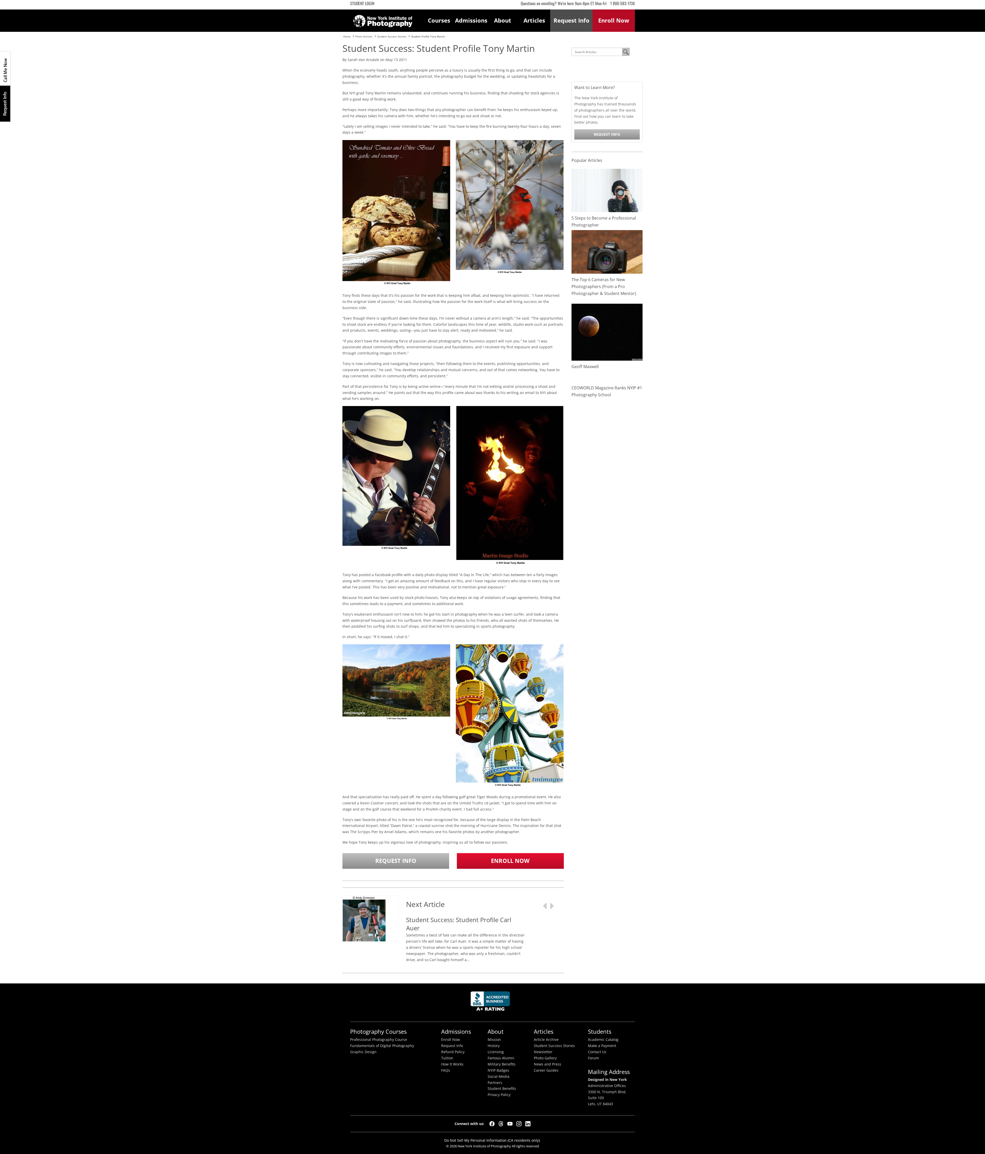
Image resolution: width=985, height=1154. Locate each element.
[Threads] (501, 1123)
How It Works (452, 1064)
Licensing (496, 1052)
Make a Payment (602, 1045)
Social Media (498, 1076)
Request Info (5, 103)
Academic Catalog (603, 1039)
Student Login (362, 3)
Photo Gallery (545, 1058)
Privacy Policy (499, 1094)
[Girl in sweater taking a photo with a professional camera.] (607, 190)
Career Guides (546, 1070)
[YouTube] (510, 1123)
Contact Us (597, 1052)
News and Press (547, 1064)
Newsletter (543, 1052)
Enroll (613, 20)
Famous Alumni (501, 1058)
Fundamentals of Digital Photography (382, 1045)
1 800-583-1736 (622, 3)
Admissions (471, 20)
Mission (494, 1039)
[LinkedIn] (527, 1123)
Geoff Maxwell (585, 366)
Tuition (447, 1058)
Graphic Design (363, 1052)
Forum (593, 1058)
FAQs (445, 1070)
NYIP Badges (498, 1070)
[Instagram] (518, 1123)
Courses (439, 20)
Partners (495, 1082)
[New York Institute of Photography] (383, 19)
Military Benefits (502, 1064)
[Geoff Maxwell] (607, 331)
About (502, 20)
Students (599, 1031)
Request (571, 20)
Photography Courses (378, 1031)
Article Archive (546, 1039)
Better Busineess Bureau (491, 1003)
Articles (534, 20)
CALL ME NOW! (5, 68)
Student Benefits (502, 1088)
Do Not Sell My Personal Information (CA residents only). (492, 1140)
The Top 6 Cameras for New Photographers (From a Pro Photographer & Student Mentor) (604, 286)
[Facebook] (492, 1123)
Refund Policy (453, 1052)
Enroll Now (510, 860)
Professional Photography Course (378, 1039)
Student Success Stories (554, 1045)
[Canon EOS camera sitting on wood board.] (607, 251)
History (494, 1045)
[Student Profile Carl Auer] (364, 929)
